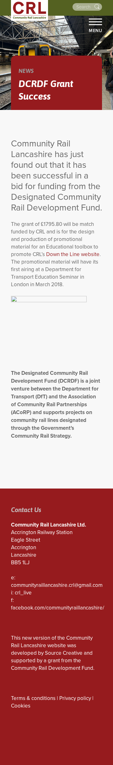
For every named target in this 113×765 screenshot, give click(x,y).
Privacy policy (75, 698)
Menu (95, 30)
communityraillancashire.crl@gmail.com (57, 585)
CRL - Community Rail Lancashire (29, 10)
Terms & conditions (33, 698)
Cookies (20, 705)
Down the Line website (73, 254)
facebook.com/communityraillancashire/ (57, 607)
